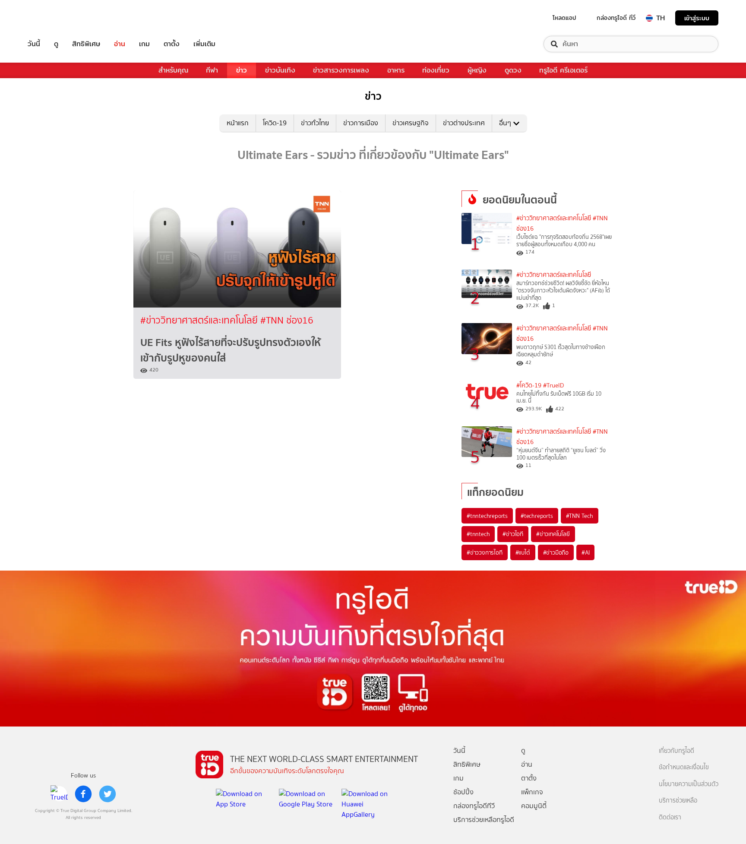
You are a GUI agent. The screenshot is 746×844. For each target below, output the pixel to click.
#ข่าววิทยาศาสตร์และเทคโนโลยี (200, 320)
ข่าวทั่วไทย (315, 123)
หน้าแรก (238, 123)
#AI (585, 552)
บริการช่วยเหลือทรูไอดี (483, 820)
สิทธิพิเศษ (86, 44)
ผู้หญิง (477, 70)
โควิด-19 (275, 123)
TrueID (53, 17)
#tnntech (478, 534)
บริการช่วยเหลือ (678, 800)
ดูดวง (513, 70)
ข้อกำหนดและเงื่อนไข (684, 767)
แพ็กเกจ (532, 792)
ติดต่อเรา (670, 817)
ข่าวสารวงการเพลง (341, 70)
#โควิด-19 (528, 385)
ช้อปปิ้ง (463, 792)
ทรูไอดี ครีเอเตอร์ (563, 70)
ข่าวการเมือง (360, 123)
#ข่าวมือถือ (556, 552)
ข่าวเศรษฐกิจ (410, 123)
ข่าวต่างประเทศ (464, 123)
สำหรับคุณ (173, 70)
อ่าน (119, 44)
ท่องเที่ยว (435, 70)
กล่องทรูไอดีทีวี (474, 806)
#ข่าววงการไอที (485, 552)
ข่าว (241, 70)
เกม (144, 44)
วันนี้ (34, 44)
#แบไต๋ (522, 552)
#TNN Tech (579, 515)
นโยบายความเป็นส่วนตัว (688, 784)
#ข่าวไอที (513, 534)
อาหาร (396, 70)
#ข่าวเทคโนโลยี (553, 534)
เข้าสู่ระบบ (696, 18)
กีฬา (212, 70)
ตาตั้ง (172, 44)
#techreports (537, 515)
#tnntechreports (487, 515)
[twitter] (107, 794)
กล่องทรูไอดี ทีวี (616, 17)
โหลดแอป (564, 17)
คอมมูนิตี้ (534, 806)
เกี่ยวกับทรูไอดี (676, 750)
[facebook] (83, 794)
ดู (56, 44)
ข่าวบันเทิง (280, 70)
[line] (59, 794)
